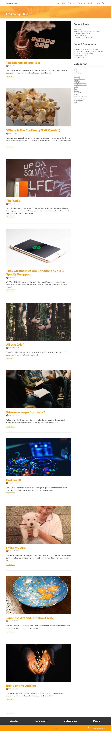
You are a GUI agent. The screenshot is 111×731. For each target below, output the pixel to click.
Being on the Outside (21, 685)
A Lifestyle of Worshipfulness (82, 33)
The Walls (13, 200)
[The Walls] (38, 178)
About (90, 3)
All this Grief (15, 344)
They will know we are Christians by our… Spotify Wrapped (35, 272)
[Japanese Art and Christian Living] (38, 595)
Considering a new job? (80, 35)
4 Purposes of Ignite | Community (83, 37)
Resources (81, 3)
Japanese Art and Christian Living (30, 618)
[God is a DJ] (38, 457)
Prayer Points (78, 93)
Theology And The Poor (80, 99)
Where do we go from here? (25, 412)
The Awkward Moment (80, 97)
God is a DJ (13, 480)
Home (57, 3)
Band (75, 71)
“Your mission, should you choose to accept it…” (87, 31)
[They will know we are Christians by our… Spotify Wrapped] (38, 248)
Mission (76, 87)
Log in (98, 3)
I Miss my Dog (16, 547)
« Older (9, 713)
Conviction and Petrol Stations (89, 49)
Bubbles (81, 57)
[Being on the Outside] (38, 663)
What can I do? (83, 55)
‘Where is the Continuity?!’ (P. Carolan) (33, 130)
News (75, 89)
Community (77, 77)
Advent (76, 69)
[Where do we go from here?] (38, 389)
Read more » (10, 76)
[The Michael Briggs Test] (38, 40)
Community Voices (79, 79)
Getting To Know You (80, 83)
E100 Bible (77, 81)
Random (76, 95)
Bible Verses (77, 73)
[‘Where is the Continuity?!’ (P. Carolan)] (38, 107)
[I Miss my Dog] (38, 525)
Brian (9, 65)
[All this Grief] (38, 322)
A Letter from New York (86, 53)
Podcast (76, 91)
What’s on (71, 3)
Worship (76, 102)
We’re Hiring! (77, 29)
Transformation (78, 100)
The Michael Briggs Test (23, 62)
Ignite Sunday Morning (80, 85)
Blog (63, 3)
